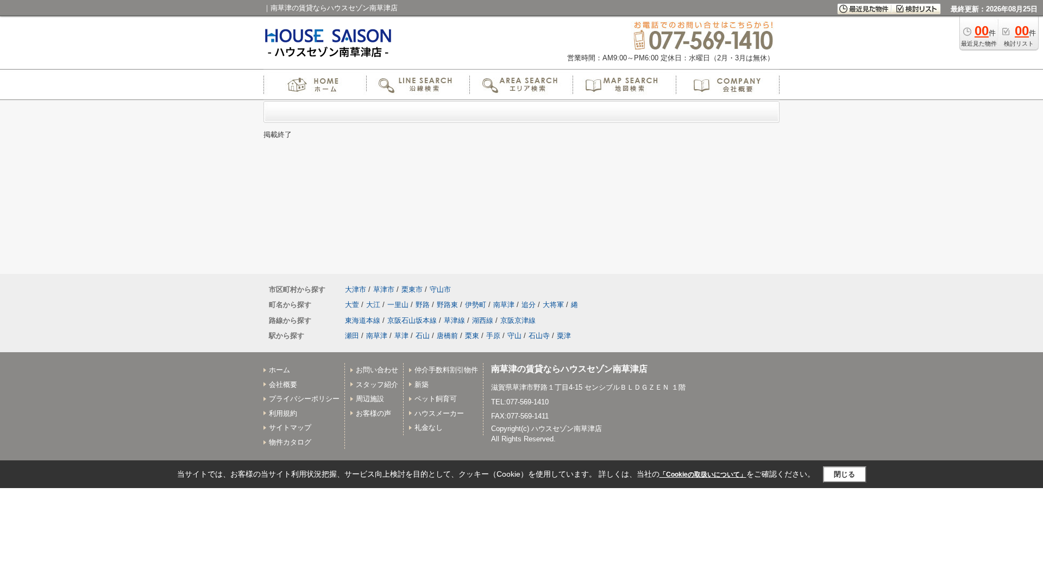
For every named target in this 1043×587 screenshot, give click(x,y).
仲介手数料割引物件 (446, 370)
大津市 (355, 289)
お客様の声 (373, 413)
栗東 (472, 336)
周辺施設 (370, 399)
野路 (423, 305)
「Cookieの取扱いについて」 (702, 474)
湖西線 (482, 320)
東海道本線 (362, 320)
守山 (514, 336)
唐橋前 (447, 336)
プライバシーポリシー (304, 399)
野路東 (447, 305)
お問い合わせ (377, 370)
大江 (373, 305)
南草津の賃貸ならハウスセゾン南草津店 (569, 368)
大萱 (352, 305)
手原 (493, 336)
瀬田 (352, 336)
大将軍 (553, 305)
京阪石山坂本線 (412, 320)
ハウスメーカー (439, 413)
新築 (421, 384)
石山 (423, 336)
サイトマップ (290, 427)
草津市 (383, 289)
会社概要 (283, 384)
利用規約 (283, 413)
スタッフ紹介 (377, 384)
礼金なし (428, 427)
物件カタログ (290, 442)
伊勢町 (475, 305)
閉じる (844, 474)
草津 (401, 336)
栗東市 (412, 289)
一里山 (398, 305)
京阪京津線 (518, 320)
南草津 (503, 305)
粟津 (564, 336)
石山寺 (539, 336)
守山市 (440, 289)
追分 (529, 305)
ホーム (279, 370)
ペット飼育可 (435, 399)
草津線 (454, 320)
